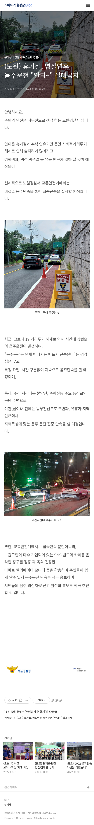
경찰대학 (10, 802)
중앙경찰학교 (12, 815)
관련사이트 (10, 787)
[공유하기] (21, 700)
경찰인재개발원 (14, 809)
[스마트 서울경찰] (18, 5)
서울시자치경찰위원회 (18, 795)
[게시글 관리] (26, 700)
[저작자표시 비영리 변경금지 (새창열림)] (56, 700)
